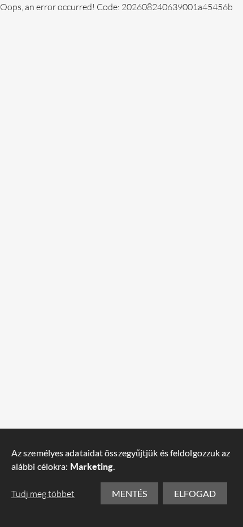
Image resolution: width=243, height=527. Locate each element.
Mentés (129, 493)
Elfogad (195, 493)
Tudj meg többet (43, 493)
